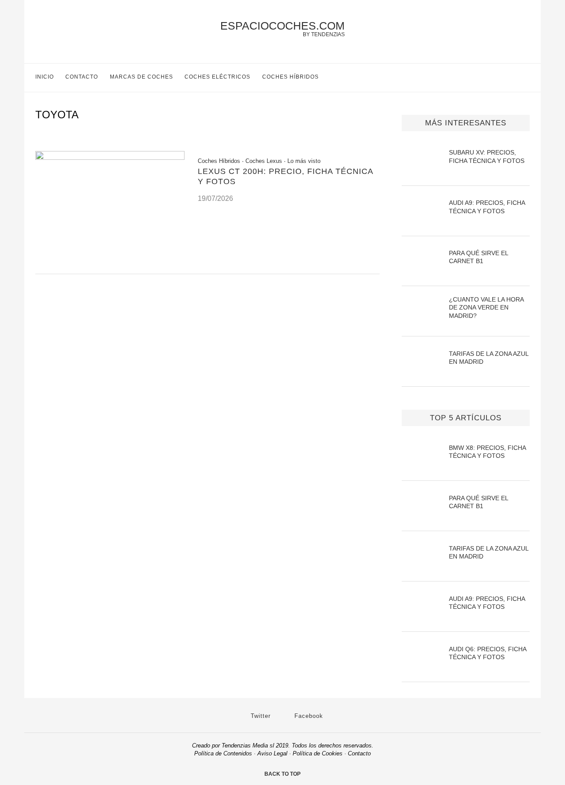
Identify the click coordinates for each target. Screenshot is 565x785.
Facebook (307, 716)
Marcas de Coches (141, 77)
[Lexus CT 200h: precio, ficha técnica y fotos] (110, 157)
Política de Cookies (318, 753)
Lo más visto (303, 161)
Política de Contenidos (223, 753)
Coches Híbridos (290, 77)
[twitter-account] (507, 78)
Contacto (81, 77)
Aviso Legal (272, 753)
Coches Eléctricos (217, 77)
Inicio (44, 77)
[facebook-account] (526, 78)
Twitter (260, 716)
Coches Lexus (263, 161)
